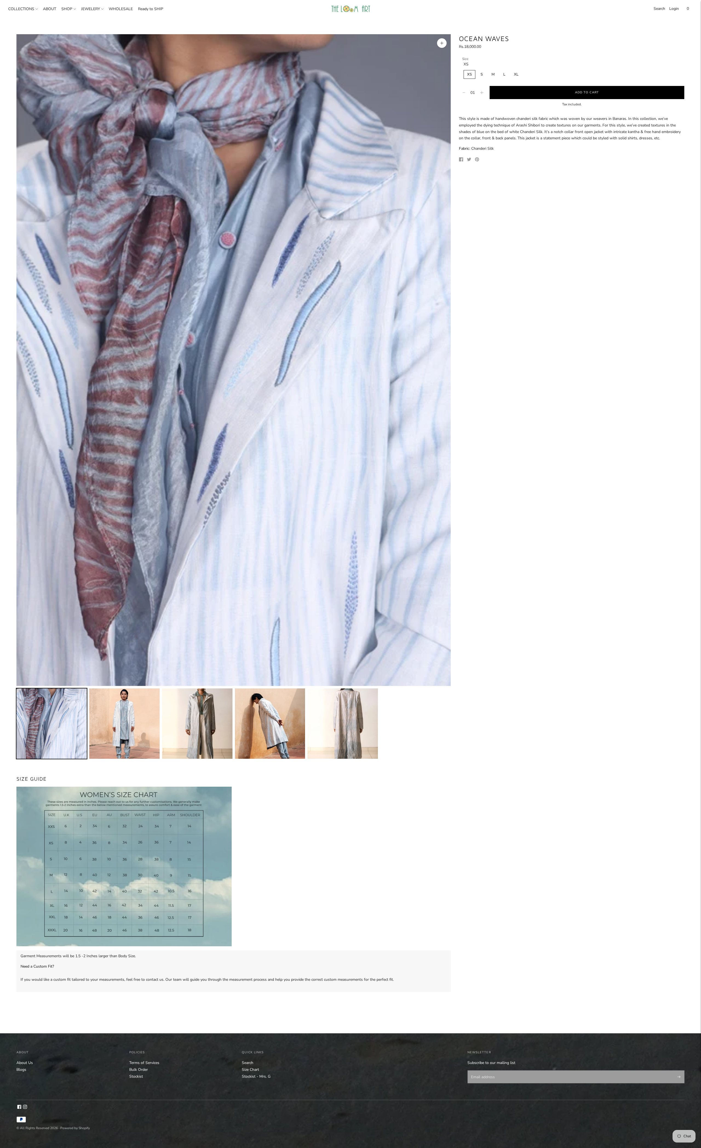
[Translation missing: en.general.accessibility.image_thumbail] (51, 723)
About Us (24, 1062)
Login (674, 8)
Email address (482, 1071)
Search (659, 8)
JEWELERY (90, 8)
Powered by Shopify (75, 1128)
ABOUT (49, 8)
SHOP (66, 8)
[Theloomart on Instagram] (25, 1107)
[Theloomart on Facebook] (19, 1107)
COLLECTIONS (21, 8)
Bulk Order (138, 1069)
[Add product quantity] (464, 92)
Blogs (21, 1069)
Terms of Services (144, 1062)
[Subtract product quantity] (482, 92)
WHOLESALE (121, 8)
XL (516, 74)
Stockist (136, 1076)
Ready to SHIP (150, 8)
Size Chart (250, 1069)
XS (469, 74)
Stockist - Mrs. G (256, 1076)
